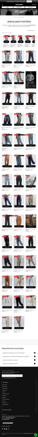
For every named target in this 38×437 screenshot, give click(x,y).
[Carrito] (35, 4)
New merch (5, 384)
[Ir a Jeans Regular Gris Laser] (19, 323)
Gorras (4, 400)
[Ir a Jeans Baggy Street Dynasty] (19, 201)
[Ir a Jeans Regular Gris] (7, 323)
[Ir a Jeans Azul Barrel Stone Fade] (13, 39)
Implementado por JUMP (28, 433)
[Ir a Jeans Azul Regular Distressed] (19, 98)
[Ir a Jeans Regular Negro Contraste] (19, 302)
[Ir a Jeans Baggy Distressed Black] (31, 98)
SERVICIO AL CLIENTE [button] (7, 409)
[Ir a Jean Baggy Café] (7, 282)
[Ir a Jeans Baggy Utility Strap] (7, 242)
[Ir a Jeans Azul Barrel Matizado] (31, 119)
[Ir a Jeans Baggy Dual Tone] (31, 302)
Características (31, 30)
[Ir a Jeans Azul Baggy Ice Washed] (28, 39)
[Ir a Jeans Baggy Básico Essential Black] (7, 98)
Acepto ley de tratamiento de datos (9, 377)
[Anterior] (2, 41)
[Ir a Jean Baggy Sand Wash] (7, 161)
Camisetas (5, 390)
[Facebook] (4, 429)
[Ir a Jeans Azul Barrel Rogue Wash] (7, 119)
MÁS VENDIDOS (19, 7)
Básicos (4, 397)
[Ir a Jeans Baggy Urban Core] (19, 161)
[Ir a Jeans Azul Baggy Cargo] (19, 140)
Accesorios (5, 402)
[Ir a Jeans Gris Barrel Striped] (19, 119)
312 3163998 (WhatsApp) (10, 417)
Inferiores (5, 395)
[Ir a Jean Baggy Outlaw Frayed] (19, 181)
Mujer (4, 391)
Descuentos (5, 388)
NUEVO (7, 7)
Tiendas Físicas (6, 404)
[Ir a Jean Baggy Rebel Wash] (7, 181)
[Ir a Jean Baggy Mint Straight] (31, 181)
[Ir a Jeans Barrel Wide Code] (31, 161)
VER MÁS (29, 1)
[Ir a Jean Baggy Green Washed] (31, 201)
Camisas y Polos (6, 393)
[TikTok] (8, 429)
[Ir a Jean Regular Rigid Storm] (19, 262)
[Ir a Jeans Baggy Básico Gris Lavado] (19, 78)
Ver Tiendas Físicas (5, 419)
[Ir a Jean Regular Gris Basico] (31, 262)
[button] (2, 4)
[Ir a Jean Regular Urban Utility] (7, 201)
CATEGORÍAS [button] (5, 382)
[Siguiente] (36, 41)
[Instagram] (2, 429)
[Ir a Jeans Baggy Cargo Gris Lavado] (6, 39)
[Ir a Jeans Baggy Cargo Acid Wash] (7, 221)
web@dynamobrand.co (9, 418)
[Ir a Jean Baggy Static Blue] (19, 242)
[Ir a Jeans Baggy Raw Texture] (31, 140)
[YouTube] (6, 429)
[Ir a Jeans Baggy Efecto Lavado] (19, 282)
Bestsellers (5, 386)
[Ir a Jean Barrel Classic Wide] (31, 242)
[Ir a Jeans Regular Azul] (31, 282)
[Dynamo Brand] (8, 422)
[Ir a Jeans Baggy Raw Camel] (19, 221)
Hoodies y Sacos (6, 399)
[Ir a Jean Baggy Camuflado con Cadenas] (31, 221)
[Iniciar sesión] (34, 4)
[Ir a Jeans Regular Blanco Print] (7, 302)
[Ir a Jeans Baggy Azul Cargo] (7, 262)
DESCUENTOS (30, 7)
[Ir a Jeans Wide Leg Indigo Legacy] (20, 39)
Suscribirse (19, 375)
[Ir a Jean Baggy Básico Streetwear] (7, 140)
